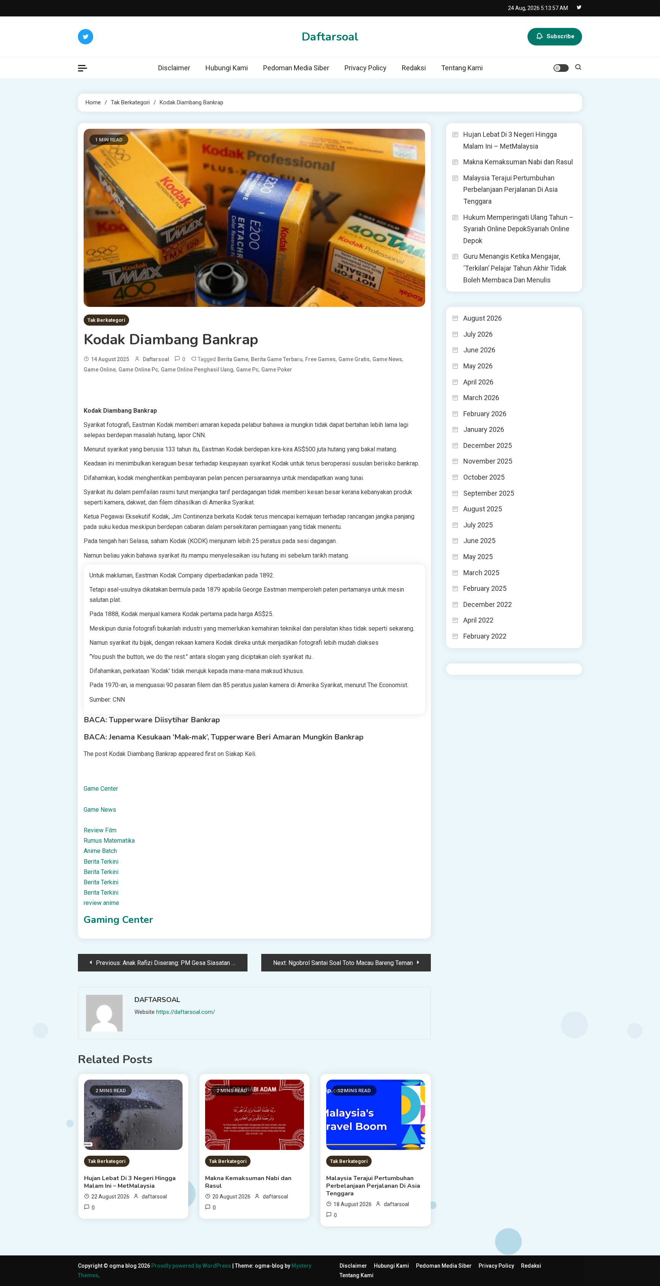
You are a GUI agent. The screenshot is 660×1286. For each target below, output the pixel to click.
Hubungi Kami (226, 68)
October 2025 (484, 477)
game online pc (138, 370)
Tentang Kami (462, 68)
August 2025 (482, 509)
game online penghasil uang (197, 370)
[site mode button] (561, 68)
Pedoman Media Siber (296, 68)
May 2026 (478, 366)
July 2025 (478, 525)
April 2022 (478, 620)
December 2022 (487, 604)
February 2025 (484, 588)
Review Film (100, 830)
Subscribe (560, 36)
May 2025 (478, 557)
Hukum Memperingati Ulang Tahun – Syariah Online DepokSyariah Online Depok (518, 229)
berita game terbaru (276, 359)
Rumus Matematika (109, 840)
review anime (101, 903)
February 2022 (484, 636)
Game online (100, 370)
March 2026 (481, 398)
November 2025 (487, 461)
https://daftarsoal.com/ (185, 1012)
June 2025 (479, 541)
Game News (100, 809)
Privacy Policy (366, 68)
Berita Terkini (101, 861)
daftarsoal (156, 359)
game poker (276, 370)
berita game (232, 359)
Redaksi (414, 68)
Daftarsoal (330, 37)
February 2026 (484, 414)
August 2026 (482, 318)
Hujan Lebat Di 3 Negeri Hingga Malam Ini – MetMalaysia (130, 1182)
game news (387, 359)
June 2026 (479, 350)
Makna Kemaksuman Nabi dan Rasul (248, 1182)
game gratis (354, 359)
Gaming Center (118, 919)
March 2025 (481, 573)
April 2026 (478, 382)
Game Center (101, 788)
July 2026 (478, 334)
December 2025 (487, 445)
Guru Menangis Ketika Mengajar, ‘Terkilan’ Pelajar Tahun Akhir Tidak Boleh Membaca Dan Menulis (514, 268)
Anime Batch (100, 851)
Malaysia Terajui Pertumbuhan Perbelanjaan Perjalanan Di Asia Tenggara (373, 1185)
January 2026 (483, 429)
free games (320, 359)
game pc (247, 370)
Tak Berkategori (106, 320)
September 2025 (488, 493)
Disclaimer (174, 68)
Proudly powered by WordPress (191, 1266)
